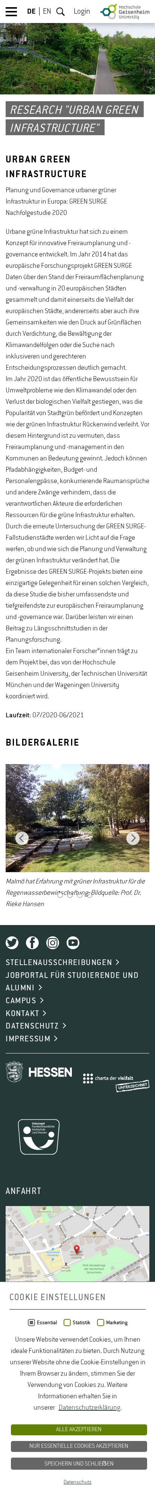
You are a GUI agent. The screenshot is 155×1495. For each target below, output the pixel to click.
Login (82, 12)
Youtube (73, 942)
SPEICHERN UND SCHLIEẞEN (79, 1464)
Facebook (32, 942)
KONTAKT (22, 1013)
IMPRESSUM (28, 1039)
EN (47, 12)
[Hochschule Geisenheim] (124, 11)
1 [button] (60, 896)
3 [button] (80, 896)
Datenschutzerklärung (89, 1408)
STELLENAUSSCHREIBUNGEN (59, 962)
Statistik (81, 1323)
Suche (60, 11)
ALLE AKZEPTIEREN (79, 1429)
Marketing (117, 1323)
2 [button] (70, 896)
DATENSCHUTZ (32, 1026)
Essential (47, 1323)
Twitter (12, 942)
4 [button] (89, 896)
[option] (77, 837)
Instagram (52, 942)
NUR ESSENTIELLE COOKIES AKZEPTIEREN (78, 1446)
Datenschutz (77, 1482)
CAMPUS (21, 1000)
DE (31, 12)
